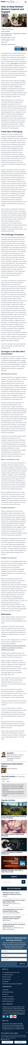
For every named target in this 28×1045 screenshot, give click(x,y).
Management (7, 33)
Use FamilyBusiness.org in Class (10, 972)
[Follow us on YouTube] (14, 1016)
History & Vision (6, 977)
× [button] (26, 1032)
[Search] (14, 2)
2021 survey (14, 63)
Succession (5, 994)
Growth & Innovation (8, 996)
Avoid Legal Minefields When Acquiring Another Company (13, 817)
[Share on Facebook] (16, 49)
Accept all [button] (7, 1042)
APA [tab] (3, 781)
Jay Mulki (7, 31)
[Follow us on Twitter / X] (11, 1016)
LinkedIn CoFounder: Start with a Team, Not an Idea (12, 871)
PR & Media (5, 981)
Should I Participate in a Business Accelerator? (11, 853)
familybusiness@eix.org (18, 1013)
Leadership (5, 990)
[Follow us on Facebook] (3, 1016)
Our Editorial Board (7, 974)
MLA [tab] (8, 781)
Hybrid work (8, 35)
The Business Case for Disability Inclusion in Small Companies (12, 917)
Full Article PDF (11, 44)
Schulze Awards (6, 979)
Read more (13, 1038)
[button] (14, 1039)
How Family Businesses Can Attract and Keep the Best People (13, 910)
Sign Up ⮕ (22, 963)
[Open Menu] (25, 2)
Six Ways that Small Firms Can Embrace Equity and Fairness (14, 925)
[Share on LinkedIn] (19, 49)
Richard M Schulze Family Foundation (12, 984)
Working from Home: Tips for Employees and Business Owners (12, 893)
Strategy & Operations (8, 999)
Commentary (9, 29)
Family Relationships (7, 992)
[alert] (14, 1038)
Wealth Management (8, 1001)
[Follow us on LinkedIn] (7, 1016)
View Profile (10, 760)
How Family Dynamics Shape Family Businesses (12, 835)
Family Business (16, 33)
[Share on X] (22, 49)
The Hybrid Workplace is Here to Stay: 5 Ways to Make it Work (14, 901)
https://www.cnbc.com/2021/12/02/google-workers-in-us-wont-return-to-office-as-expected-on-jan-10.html (13, 648)
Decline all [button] (20, 1042)
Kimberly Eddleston (12, 768)
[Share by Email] (25, 49)
